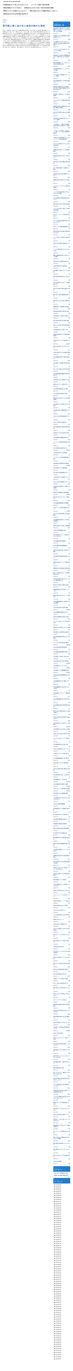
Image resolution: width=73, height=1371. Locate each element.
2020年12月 (58, 1277)
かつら (4, 22)
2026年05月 (58, 1191)
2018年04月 (58, 1342)
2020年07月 (58, 1287)
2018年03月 (58, 1344)
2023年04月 (58, 1235)
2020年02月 (58, 1298)
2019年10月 (58, 1306)
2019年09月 (58, 1308)
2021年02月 (58, 1273)
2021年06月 (58, 1268)
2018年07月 (58, 1336)
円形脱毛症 (62, 1173)
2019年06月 (58, 1315)
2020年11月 (58, 1279)
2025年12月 (58, 1201)
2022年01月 (58, 1256)
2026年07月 (58, 1187)
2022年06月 (58, 1247)
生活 (58, 1175)
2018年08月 (58, 1333)
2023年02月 (58, 1237)
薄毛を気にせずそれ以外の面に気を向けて (15, 14)
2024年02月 (58, 1222)
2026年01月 (58, 1199)
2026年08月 (58, 1185)
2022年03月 (58, 1252)
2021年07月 (58, 1266)
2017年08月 (58, 1356)
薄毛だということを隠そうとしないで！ (15, 11)
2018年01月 (58, 1348)
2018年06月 (58, 1338)
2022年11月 (58, 1243)
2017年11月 (58, 1350)
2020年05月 (58, 1291)
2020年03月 (58, 1296)
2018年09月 (58, 1331)
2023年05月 (58, 1233)
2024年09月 (58, 1218)
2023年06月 (58, 1231)
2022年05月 (58, 1249)
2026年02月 (58, 1197)
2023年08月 (58, 1229)
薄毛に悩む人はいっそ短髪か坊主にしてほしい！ (44, 11)
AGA (55, 1173)
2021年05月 (58, 1271)
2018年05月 (58, 1340)
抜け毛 (66, 1173)
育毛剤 (64, 1175)
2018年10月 (58, 1329)
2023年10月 (58, 1224)
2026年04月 (58, 1193)
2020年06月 (58, 1289)
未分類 (55, 1175)
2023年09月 (58, 1227)
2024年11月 (58, 1216)
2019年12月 (58, 1302)
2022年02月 (58, 1254)
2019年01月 (58, 1325)
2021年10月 (58, 1262)
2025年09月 (58, 1208)
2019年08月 (58, 1310)
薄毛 (67, 1175)
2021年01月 (58, 1275)
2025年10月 (58, 1205)
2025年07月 (58, 1212)
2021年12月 (58, 1258)
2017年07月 (58, 1359)
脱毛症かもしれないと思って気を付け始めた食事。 (39, 8)
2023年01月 (58, 1239)
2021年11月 (58, 1260)
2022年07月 (58, 1245)
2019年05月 (58, 1317)
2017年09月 (58, 1354)
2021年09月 (58, 1264)
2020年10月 (58, 1281)
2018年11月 (58, 1327)
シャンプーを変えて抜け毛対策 (40, 5)
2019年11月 (58, 1304)
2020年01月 (58, 1300)
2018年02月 (58, 1346)
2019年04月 (58, 1319)
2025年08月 (58, 1210)
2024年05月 (58, 1220)
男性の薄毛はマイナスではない (12, 8)
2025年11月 (58, 1203)
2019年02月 (58, 1323)
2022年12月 (58, 1241)
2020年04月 (58, 1294)
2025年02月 (58, 1214)
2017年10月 (58, 1352)
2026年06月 (58, 1189)
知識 (61, 1175)
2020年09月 (58, 1283)
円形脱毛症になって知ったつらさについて (15, 5)
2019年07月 (58, 1312)
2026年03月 (58, 1195)
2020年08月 (58, 1285)
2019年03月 (58, 1321)
